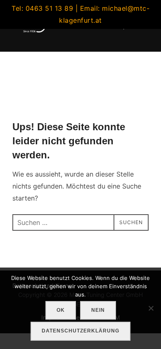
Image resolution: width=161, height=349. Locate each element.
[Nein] (151, 308)
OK (61, 310)
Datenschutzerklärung (80, 331)
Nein (98, 310)
